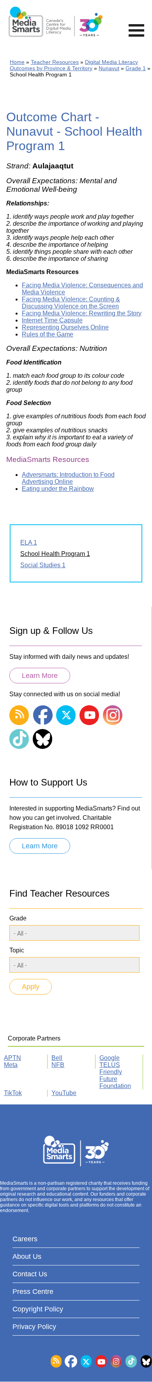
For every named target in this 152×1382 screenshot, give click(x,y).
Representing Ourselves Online (65, 327)
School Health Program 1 (55, 553)
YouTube (63, 1093)
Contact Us (29, 1274)
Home (17, 62)
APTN (12, 1058)
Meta (11, 1065)
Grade (18, 918)
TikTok (13, 1093)
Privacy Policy (34, 1327)
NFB (57, 1065)
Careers (24, 1239)
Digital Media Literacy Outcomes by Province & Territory (74, 65)
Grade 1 (135, 68)
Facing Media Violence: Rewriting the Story (81, 313)
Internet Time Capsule (52, 320)
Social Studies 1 (42, 565)
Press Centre (32, 1291)
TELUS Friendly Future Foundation (115, 1075)
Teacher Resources (55, 62)
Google (109, 1058)
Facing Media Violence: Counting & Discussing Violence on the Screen (71, 303)
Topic (16, 950)
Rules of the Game (47, 334)
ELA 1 (28, 542)
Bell (56, 1058)
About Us (26, 1256)
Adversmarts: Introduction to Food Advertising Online (68, 478)
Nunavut (109, 68)
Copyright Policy (37, 1309)
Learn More (40, 675)
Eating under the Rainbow (58, 488)
